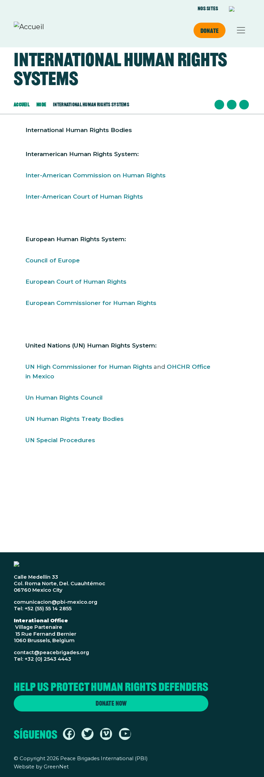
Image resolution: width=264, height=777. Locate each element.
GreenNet (56, 767)
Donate (209, 30)
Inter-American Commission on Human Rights (95, 175)
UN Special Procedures (60, 440)
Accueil (22, 104)
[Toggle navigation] (241, 30)
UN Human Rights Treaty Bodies (74, 418)
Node (41, 104)
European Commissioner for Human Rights (90, 302)
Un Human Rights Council (64, 397)
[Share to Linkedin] (244, 104)
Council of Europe (52, 260)
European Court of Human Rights (75, 281)
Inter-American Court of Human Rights (84, 196)
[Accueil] (29, 30)
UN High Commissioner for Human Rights (88, 366)
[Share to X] (231, 104)
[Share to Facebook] (219, 104)
